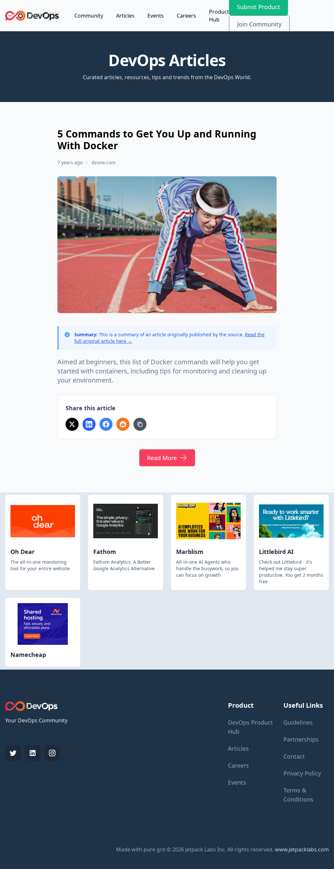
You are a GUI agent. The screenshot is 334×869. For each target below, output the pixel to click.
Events (155, 15)
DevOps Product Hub (250, 726)
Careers (186, 15)
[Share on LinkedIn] (89, 424)
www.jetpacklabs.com (302, 849)
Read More (162, 458)
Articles (125, 15)
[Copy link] (139, 424)
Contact (294, 756)
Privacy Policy (302, 773)
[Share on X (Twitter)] (72, 424)
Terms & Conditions (298, 794)
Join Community (259, 24)
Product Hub (219, 15)
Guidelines (298, 722)
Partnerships (301, 739)
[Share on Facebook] (106, 424)
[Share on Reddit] (122, 424)
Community (88, 15)
